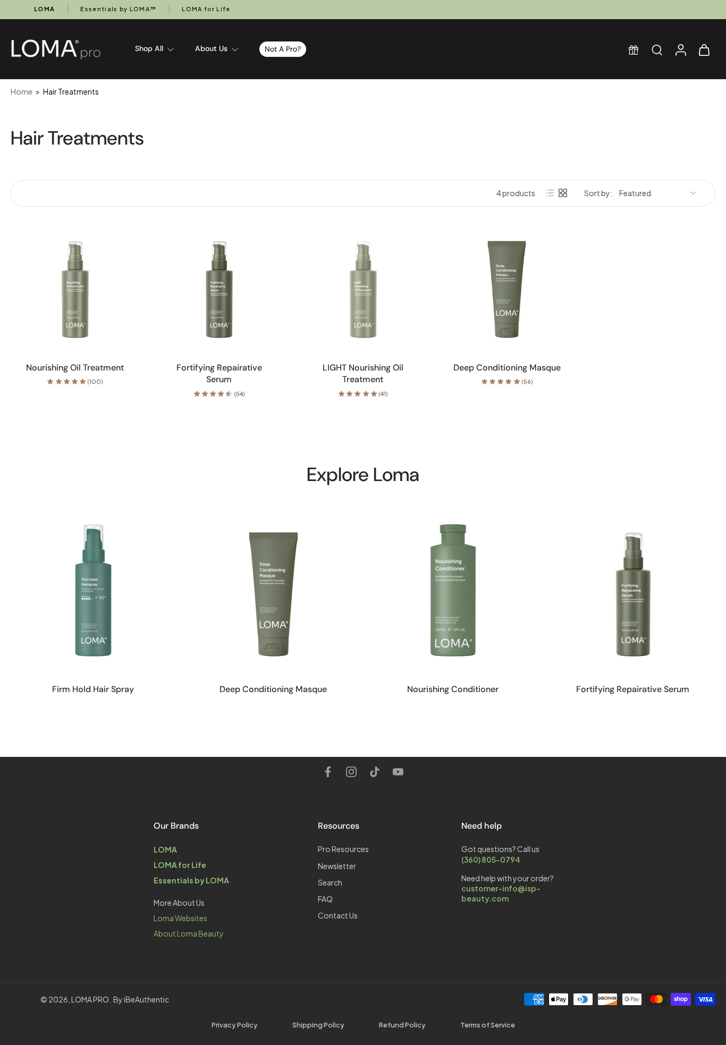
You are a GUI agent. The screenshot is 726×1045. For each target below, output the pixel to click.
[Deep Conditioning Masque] (506, 286)
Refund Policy (402, 1025)
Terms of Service (487, 1025)
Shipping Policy (318, 1025)
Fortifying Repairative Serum (219, 373)
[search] (657, 49)
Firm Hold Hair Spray (93, 689)
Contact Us (338, 915)
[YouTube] (398, 771)
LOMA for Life (206, 8)
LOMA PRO (90, 999)
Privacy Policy (235, 1025)
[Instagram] (351, 771)
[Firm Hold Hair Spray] (93, 590)
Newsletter (337, 865)
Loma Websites (180, 918)
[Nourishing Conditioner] (453, 590)
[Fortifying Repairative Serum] (219, 286)
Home (21, 91)
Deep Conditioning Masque (507, 367)
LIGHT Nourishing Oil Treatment (363, 373)
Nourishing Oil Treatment (75, 367)
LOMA (44, 8)
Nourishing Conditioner (453, 689)
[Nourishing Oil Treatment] (75, 286)
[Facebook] (328, 771)
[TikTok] (374, 771)
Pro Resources (343, 849)
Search (330, 882)
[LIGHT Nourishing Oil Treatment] (363, 286)
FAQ (325, 899)
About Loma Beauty (189, 933)
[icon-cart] (703, 49)
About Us (211, 48)
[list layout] (550, 193)
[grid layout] (562, 193)
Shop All (149, 48)
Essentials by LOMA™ (118, 8)
